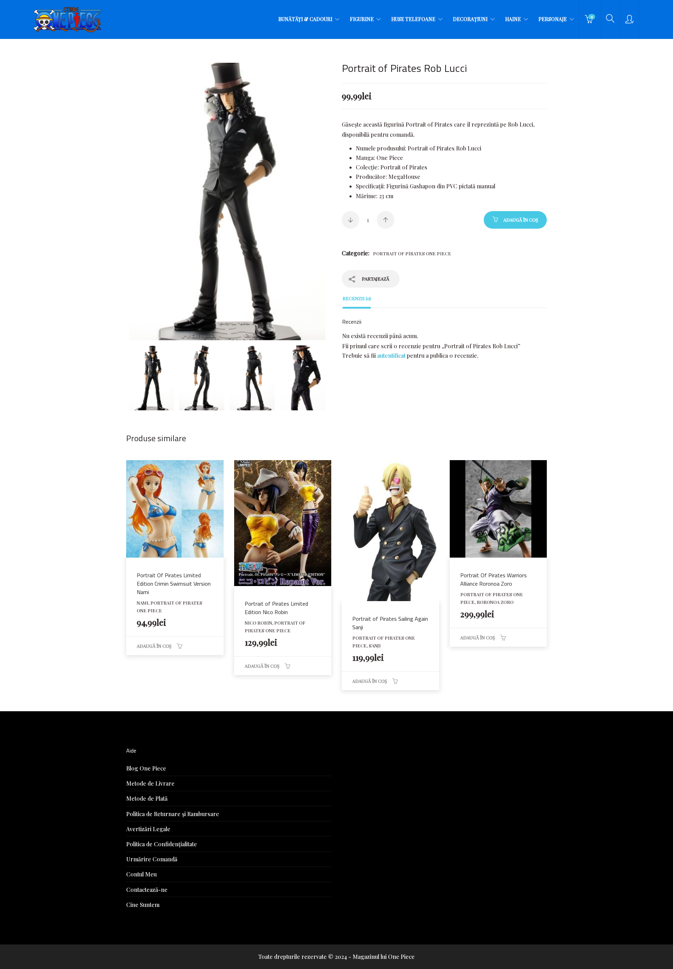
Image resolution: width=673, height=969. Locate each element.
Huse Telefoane (413, 19)
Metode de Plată (147, 798)
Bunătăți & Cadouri (305, 19)
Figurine (362, 19)
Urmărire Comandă (151, 859)
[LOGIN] (629, 19)
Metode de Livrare (150, 783)
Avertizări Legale (148, 829)
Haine (513, 19)
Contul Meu (141, 874)
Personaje (552, 19)
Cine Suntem (142, 904)
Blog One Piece (146, 768)
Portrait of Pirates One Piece (412, 253)
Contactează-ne (147, 889)
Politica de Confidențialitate (161, 844)
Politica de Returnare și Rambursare (172, 813)
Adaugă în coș (520, 220)
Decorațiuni (470, 19)
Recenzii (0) (356, 298)
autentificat (391, 355)
